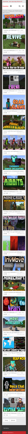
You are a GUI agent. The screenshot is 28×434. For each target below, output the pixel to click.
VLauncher (6, 6)
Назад (6, 420)
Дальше (13, 420)
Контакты (6, 428)
